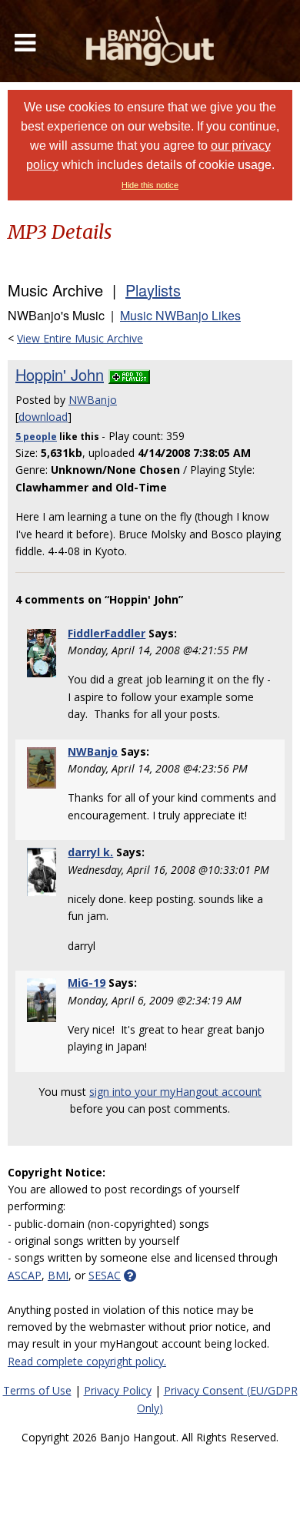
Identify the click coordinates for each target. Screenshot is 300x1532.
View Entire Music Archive (80, 338)
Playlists (153, 290)
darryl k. (90, 852)
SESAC (104, 1275)
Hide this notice (150, 185)
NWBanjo (92, 399)
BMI (58, 1275)
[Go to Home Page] (150, 41)
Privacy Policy (118, 1390)
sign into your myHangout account (175, 1091)
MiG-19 (86, 982)
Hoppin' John (59, 374)
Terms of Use (37, 1390)
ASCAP (25, 1275)
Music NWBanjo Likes (180, 315)
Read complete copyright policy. (87, 1361)
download (43, 416)
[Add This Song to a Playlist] (129, 374)
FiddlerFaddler (106, 633)
